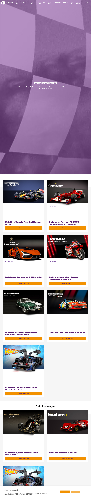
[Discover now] (23, 206)
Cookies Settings (75, 491)
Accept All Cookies (65, 491)
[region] (45, 491)
